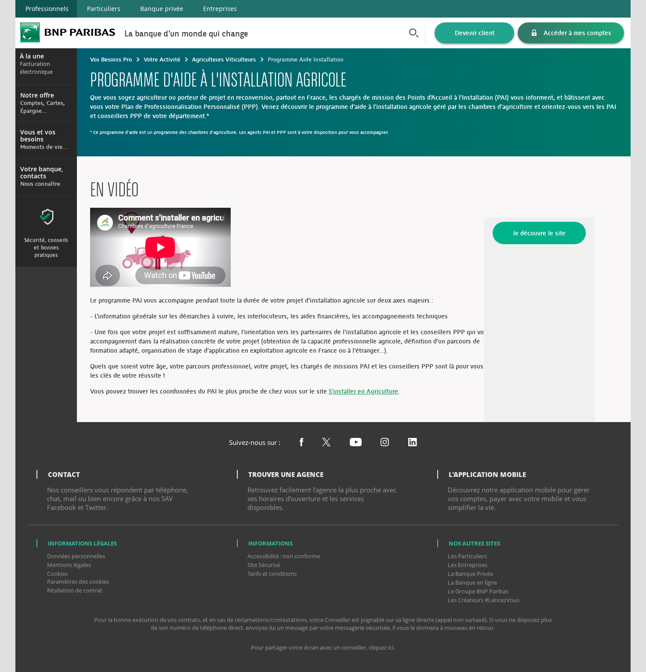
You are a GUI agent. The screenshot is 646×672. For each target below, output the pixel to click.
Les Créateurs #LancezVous (483, 600)
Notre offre (37, 95)
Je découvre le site (539, 233)
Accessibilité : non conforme (283, 556)
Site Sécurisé (263, 565)
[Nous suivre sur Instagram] (385, 443)
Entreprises (220, 8)
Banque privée (161, 8)
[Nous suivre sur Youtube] (356, 443)
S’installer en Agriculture (363, 391)
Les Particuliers (467, 556)
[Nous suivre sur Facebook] (301, 443)
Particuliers (103, 8)
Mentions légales (69, 565)
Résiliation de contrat (74, 590)
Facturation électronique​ (36, 64)
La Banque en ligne (472, 582)
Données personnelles (76, 556)
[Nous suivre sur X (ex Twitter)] (326, 443)
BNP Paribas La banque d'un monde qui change (67, 32)
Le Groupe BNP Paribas (478, 591)
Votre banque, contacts (41, 173)
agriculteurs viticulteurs (224, 59)
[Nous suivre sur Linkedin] (412, 443)
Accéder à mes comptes (577, 32)
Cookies (57, 574)
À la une (32, 56)
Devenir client (474, 32)
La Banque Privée (470, 574)
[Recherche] (415, 33)
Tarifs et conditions (272, 574)
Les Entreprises (467, 565)
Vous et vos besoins (37, 136)
